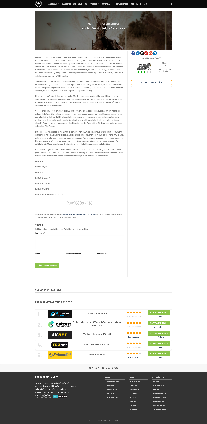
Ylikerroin (156, 389)
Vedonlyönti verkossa (159, 397)
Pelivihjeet (51, 4)
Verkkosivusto (102, 254)
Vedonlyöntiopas (139, 4)
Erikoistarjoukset (111, 389)
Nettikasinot (91, 4)
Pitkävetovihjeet (135, 389)
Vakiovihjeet (133, 393)
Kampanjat (106, 4)
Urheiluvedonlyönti (158, 385)
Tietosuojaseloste (112, 397)
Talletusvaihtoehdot (159, 409)
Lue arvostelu (133, 337)
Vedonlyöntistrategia (159, 393)
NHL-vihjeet (133, 397)
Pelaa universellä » (151, 82)
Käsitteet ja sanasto (159, 405)
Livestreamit (122, 4)
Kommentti (40, 233)
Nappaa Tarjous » (159, 312)
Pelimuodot (156, 381)
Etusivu (108, 377)
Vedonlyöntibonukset (72, 4)
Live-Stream (110, 393)
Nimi (37, 254)
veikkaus (115, 24)
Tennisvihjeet (134, 385)
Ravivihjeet (104, 24)
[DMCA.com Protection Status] (60, 396)
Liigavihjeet (133, 401)
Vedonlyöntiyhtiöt (158, 401)
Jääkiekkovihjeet (135, 381)
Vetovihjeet (133, 405)
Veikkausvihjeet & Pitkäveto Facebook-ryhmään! (79, 214)
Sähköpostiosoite (73, 254)
